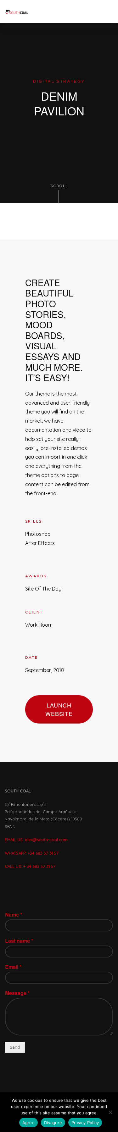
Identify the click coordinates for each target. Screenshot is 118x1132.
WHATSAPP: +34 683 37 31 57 (32, 853)
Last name (19, 941)
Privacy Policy (85, 1122)
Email (13, 967)
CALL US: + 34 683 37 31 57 (30, 866)
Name (13, 915)
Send (15, 1047)
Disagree (53, 1122)
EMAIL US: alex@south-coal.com (36, 839)
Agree (28, 1122)
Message (17, 993)
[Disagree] (110, 1112)
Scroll (59, 186)
